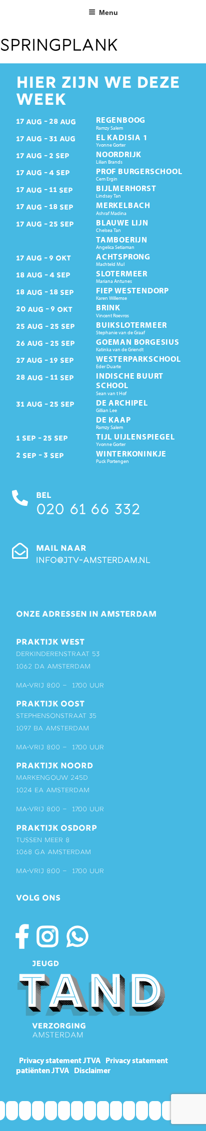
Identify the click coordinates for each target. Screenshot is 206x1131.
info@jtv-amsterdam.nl (93, 561)
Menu (108, 12)
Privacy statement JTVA (60, 1060)
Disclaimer (92, 1070)
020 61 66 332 (88, 510)
